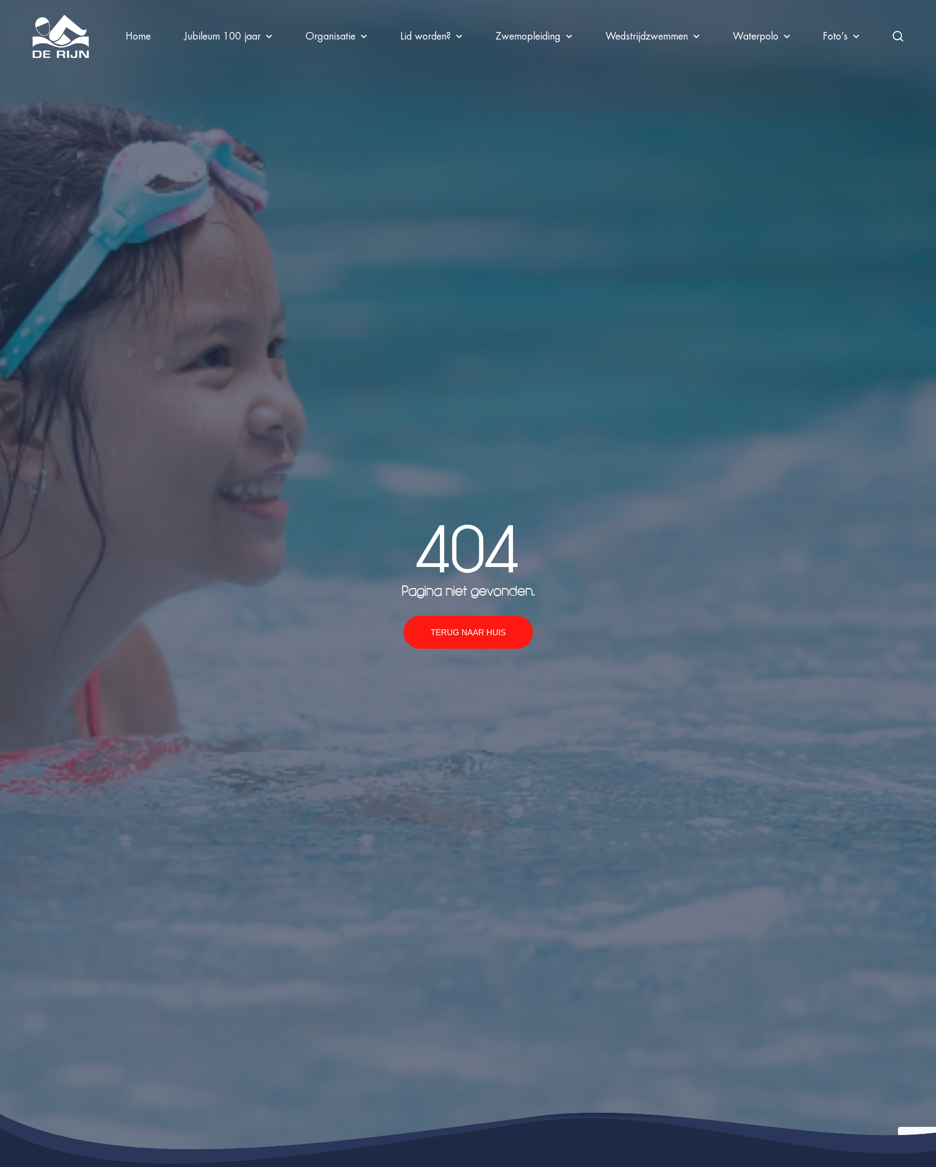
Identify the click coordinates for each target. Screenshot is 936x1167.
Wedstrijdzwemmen (647, 36)
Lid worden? (425, 36)
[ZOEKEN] (898, 36)
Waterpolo (755, 36)
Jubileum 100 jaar (222, 36)
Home (138, 36)
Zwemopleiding (528, 36)
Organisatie (330, 36)
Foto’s (835, 36)
